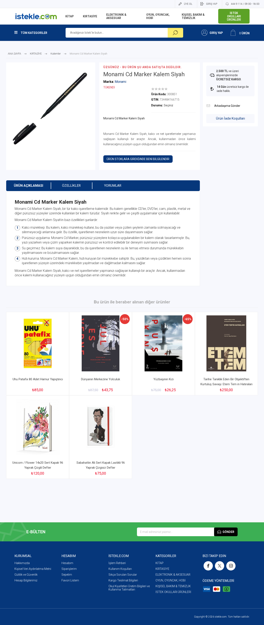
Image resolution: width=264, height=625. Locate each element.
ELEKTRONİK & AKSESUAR (173, 574)
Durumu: (157, 105)
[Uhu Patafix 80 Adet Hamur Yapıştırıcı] (37, 353)
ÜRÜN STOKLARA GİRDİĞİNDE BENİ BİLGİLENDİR (138, 159)
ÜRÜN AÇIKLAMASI (28, 186)
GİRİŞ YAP (211, 3)
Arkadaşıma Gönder (208, 105)
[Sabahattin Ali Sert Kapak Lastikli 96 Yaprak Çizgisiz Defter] (100, 437)
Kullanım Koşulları (120, 568)
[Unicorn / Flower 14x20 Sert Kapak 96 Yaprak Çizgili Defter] (37, 437)
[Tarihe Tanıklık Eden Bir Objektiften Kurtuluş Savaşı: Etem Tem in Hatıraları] (226, 353)
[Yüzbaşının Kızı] (163, 353)
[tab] (28, 185)
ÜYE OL (188, 3)
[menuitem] (37, 563)
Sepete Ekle (33, 364)
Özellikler (71, 186)
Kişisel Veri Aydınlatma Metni (32, 568)
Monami (120, 82)
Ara (175, 33)
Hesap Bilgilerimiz (25, 580)
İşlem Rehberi (117, 563)
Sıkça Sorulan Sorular (122, 574)
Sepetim (66, 574)
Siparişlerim (69, 568)
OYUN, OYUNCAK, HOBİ (171, 580)
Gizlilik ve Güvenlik (26, 574)
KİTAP (160, 563)
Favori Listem (70, 580)
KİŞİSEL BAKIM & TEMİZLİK (173, 586)
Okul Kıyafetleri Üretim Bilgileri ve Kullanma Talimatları (129, 588)
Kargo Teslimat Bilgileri (123, 580)
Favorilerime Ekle (56, 364)
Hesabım (67, 563)
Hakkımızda (22, 563)
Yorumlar (112, 186)
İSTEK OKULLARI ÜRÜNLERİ (173, 592)
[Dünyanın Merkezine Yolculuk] (100, 353)
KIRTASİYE (162, 568)
